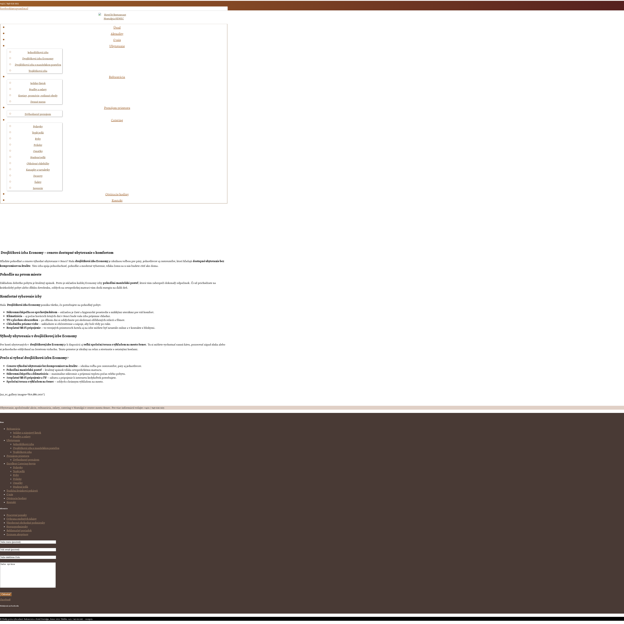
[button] (5, 8)
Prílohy (17, 479)
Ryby (16, 475)
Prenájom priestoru (17, 456)
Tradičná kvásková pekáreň (22, 491)
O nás (9, 494)
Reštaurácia (13, 429)
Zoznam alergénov (17, 534)
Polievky (18, 467)
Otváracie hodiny (16, 498)
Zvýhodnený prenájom (26, 460)
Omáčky (18, 483)
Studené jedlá (20, 487)
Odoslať (6, 594)
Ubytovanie (13, 440)
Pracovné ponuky (16, 515)
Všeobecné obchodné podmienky (25, 523)
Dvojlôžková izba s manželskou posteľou (36, 448)
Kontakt (11, 502)
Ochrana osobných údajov (21, 519)
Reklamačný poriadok (19, 530)
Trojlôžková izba (22, 452)
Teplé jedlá (19, 471)
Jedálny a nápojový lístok (27, 433)
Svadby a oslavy (22, 436)
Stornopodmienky (17, 526)
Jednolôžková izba (23, 444)
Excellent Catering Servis (21, 463)
